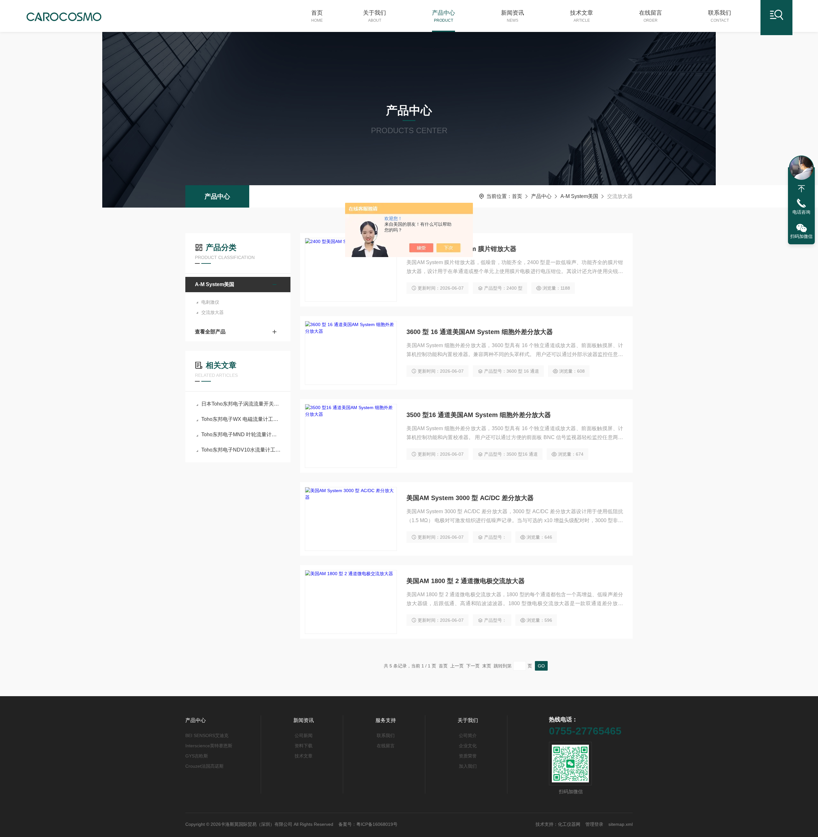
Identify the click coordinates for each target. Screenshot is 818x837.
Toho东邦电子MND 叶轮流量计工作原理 (241, 434)
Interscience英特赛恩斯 (208, 745)
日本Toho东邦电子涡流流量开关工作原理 (241, 404)
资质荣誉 (468, 755)
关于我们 (374, 16)
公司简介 (468, 735)
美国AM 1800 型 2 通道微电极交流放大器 (465, 580)
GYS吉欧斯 (196, 755)
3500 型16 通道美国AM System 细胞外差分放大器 (478, 414)
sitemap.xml (620, 824)
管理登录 (594, 824)
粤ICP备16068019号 (376, 824)
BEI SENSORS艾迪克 (206, 735)
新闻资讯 (512, 16)
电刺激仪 (210, 302)
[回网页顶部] (801, 188)
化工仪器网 (569, 824)
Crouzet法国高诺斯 (204, 766)
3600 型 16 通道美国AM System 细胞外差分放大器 (479, 331)
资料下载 (304, 745)
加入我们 (468, 766)
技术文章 (581, 16)
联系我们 (719, 16)
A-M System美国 (579, 196)
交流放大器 (212, 312)
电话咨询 (801, 212)
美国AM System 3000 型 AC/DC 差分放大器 (470, 497)
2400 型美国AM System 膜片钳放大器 (461, 248)
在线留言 (650, 16)
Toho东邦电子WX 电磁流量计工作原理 (241, 419)
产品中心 (443, 16)
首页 (317, 16)
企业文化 (468, 745)
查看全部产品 (210, 331)
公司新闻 (304, 735)
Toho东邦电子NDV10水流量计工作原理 (241, 450)
